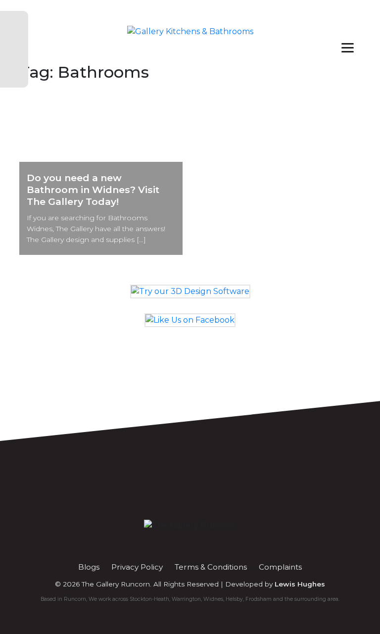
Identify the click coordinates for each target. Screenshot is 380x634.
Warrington (186, 599)
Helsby (234, 599)
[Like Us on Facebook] (190, 319)
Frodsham (258, 599)
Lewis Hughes (300, 584)
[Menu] (347, 47)
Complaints (280, 567)
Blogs (88, 567)
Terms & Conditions (211, 567)
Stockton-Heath (149, 599)
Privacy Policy (137, 567)
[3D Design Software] (190, 290)
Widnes (213, 599)
